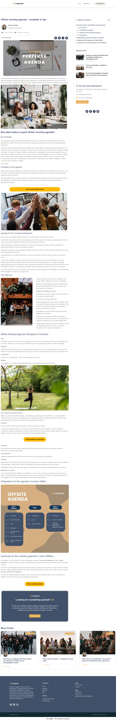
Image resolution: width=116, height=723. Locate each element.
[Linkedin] (14, 704)
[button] (55, 38)
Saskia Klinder (13, 25)
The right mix (83, 35)
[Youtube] (10, 704)
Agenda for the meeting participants (90, 32)
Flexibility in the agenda (86, 30)
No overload (82, 27)
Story (79, 3)
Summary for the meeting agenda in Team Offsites (92, 42)
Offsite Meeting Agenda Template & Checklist (90, 37)
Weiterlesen (6, 666)
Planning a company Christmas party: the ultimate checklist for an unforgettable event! (97, 57)
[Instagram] (17, 704)
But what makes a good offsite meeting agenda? (91, 25)
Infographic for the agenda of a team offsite (90, 40)
